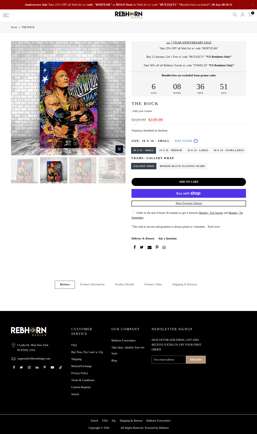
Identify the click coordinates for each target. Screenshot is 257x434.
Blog (114, 360)
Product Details (124, 284)
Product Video (153, 284)
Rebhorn (164, 427)
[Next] (118, 98)
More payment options (189, 203)
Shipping (137, 130)
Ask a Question (167, 238)
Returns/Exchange (81, 366)
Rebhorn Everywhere (123, 340)
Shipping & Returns (184, 284)
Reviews (65, 284)
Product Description (92, 284)
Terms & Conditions (82, 380)
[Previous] (18, 98)
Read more (213, 226)
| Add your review (142, 111)
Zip (114, 420)
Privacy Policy (79, 373)
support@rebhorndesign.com (34, 358)
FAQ (74, 345)
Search (75, 394)
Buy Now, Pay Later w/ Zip (87, 352)
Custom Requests (81, 387)
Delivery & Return (143, 238)
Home (14, 27)
